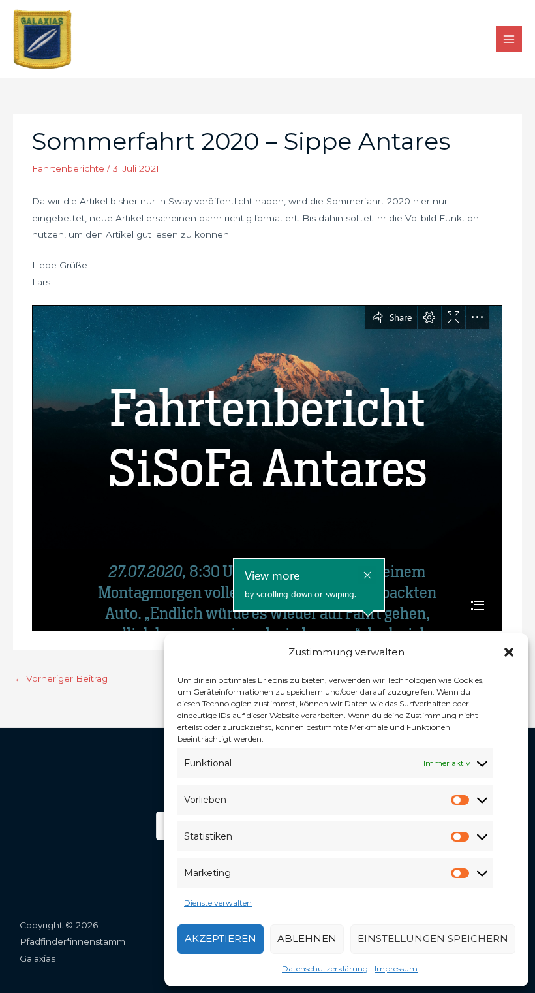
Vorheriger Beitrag (61, 678)
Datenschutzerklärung (325, 968)
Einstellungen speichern (433, 938)
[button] (508, 652)
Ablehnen (307, 938)
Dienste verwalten (218, 902)
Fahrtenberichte (68, 168)
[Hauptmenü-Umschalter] (509, 39)
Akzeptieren (220, 938)
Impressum (396, 968)
